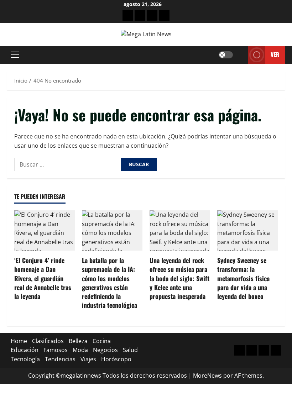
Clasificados (48, 341)
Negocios (105, 350)
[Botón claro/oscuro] (226, 54)
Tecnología (25, 359)
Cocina (102, 341)
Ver (275, 54)
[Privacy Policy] (140, 15)
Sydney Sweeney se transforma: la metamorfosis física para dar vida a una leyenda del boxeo (243, 278)
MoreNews (207, 375)
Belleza (78, 341)
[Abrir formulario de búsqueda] (240, 55)
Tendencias (60, 359)
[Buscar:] (67, 164)
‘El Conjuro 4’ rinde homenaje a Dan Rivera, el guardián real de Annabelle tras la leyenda (42, 278)
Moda (80, 350)
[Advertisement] (152, 15)
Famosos (55, 350)
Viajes (88, 359)
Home (19, 341)
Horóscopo (116, 359)
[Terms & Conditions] (127, 15)
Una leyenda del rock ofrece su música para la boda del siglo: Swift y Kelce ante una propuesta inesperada (179, 278)
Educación (24, 350)
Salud (130, 350)
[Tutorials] (164, 15)
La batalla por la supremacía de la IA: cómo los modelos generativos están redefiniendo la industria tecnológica (109, 283)
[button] (14, 54)
